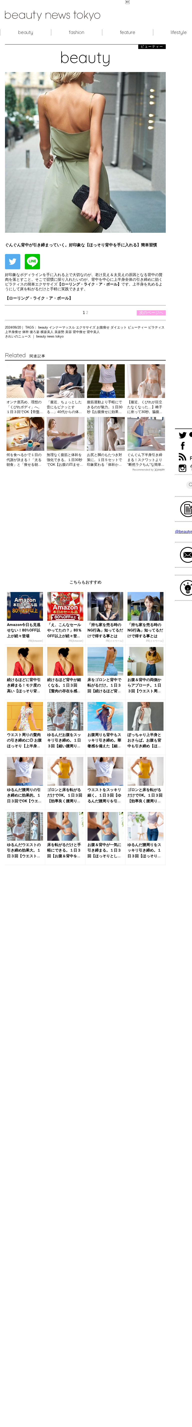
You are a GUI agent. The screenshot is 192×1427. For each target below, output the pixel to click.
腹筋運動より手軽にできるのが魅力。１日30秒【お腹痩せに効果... (104, 407)
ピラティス (156, 327)
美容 (69, 332)
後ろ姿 (35, 332)
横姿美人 (47, 332)
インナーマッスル (62, 327)
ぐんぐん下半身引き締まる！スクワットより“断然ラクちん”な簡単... (145, 459)
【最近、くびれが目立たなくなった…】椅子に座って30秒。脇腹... (144, 407)
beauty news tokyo (50, 336)
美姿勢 (59, 332)
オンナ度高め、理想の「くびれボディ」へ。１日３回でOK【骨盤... (24, 407)
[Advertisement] (85, 522)
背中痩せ (80, 332)
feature (127, 32)
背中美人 (93, 332)
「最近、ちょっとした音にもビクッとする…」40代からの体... (64, 407)
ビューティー (138, 327)
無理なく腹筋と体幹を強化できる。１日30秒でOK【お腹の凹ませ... (65, 459)
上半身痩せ (13, 332)
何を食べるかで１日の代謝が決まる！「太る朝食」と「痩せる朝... (24, 459)
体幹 (26, 332)
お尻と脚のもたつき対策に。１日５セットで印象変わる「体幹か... (104, 459)
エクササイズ (86, 327)
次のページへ (151, 312)
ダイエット (119, 327)
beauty (25, 32)
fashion (76, 32)
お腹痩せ (103, 327)
